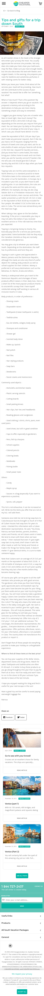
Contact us (39, 886)
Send (22, 906)
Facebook (9, 717)
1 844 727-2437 (12, 886)
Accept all (22, 992)
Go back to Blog (13, 10)
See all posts (22, 876)
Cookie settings (22, 987)
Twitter (22, 717)
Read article (22, 770)
